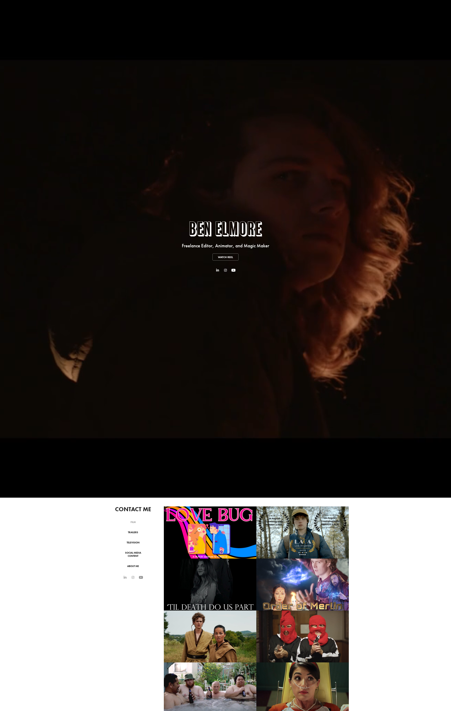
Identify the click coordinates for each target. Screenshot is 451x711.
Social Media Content (133, 554)
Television (133, 542)
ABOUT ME (133, 566)
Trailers (133, 532)
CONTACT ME (133, 509)
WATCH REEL (225, 257)
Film (133, 522)
